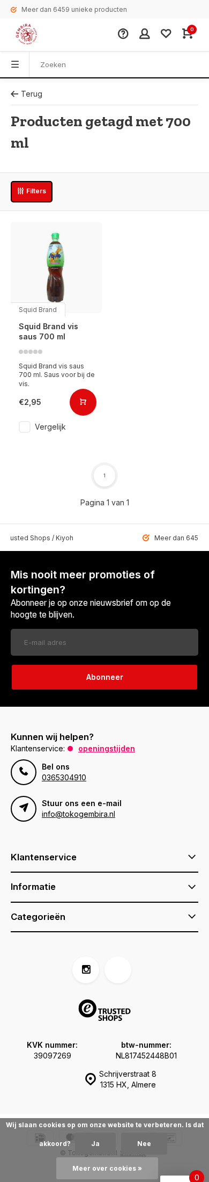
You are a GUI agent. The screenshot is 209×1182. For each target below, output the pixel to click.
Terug (31, 93)
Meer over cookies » (107, 1168)
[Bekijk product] (83, 402)
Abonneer (104, 676)
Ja (95, 1144)
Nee (144, 1144)
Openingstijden (106, 748)
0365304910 (64, 777)
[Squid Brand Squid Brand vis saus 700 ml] (56, 267)
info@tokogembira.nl (78, 813)
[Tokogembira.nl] (37, 35)
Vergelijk (50, 426)
